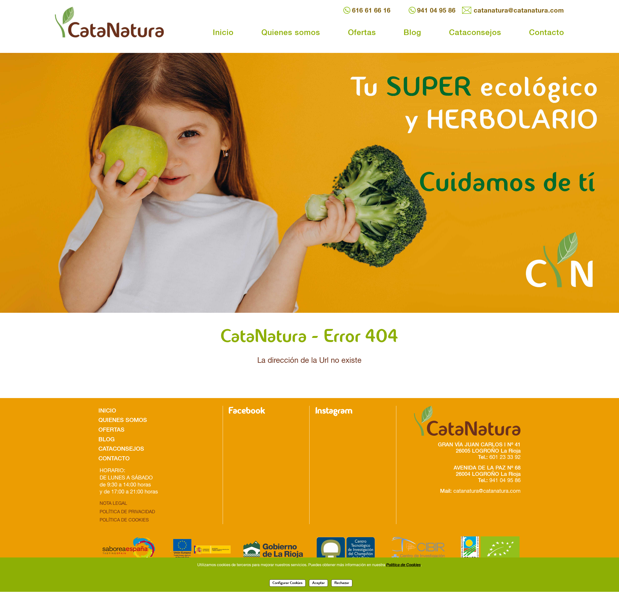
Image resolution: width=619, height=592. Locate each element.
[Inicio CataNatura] (114, 22)
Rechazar (341, 583)
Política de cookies (124, 519)
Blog (412, 32)
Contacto (546, 32)
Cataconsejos (475, 32)
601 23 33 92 (505, 457)
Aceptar (318, 583)
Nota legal (113, 503)
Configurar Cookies (287, 583)
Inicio (223, 32)
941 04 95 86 (436, 10)
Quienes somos (290, 32)
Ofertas (362, 32)
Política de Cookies (403, 564)
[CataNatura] (461, 421)
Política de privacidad (127, 511)
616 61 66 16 (371, 10)
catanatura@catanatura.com (519, 10)
